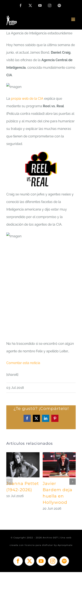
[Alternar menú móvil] (73, 19)
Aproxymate (65, 545)
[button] (9, 481)
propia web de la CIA (27, 99)
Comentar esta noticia (23, 363)
